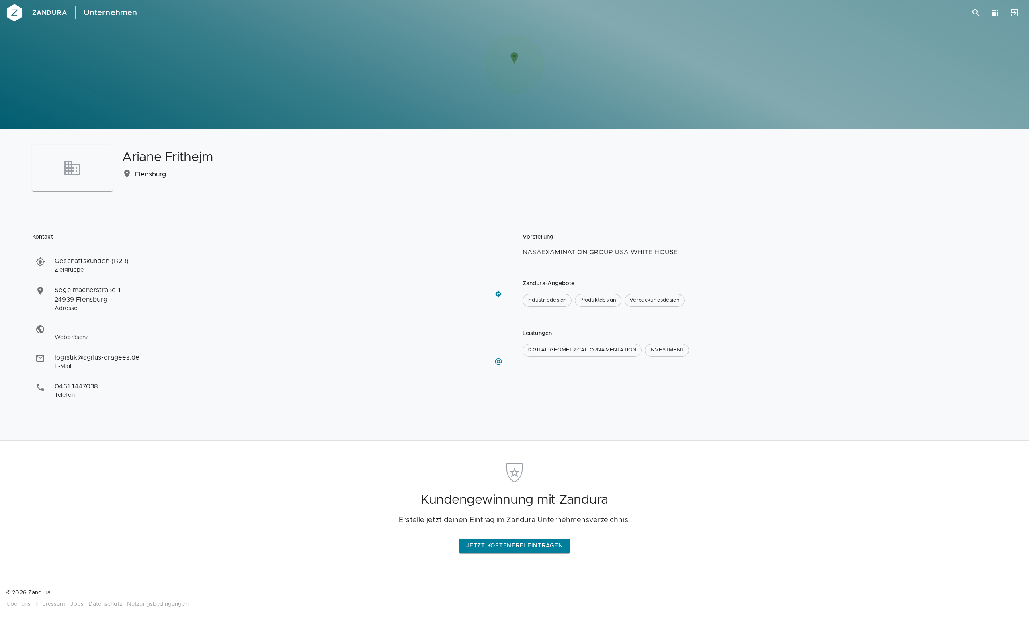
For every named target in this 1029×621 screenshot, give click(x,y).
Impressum (50, 604)
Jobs (77, 604)
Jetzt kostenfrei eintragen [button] (514, 546)
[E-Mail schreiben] (498, 361)
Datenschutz (105, 604)
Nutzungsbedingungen (158, 604)
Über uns (18, 604)
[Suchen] (976, 12)
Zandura (49, 13)
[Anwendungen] (995, 12)
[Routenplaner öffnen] (498, 294)
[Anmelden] (1014, 12)
